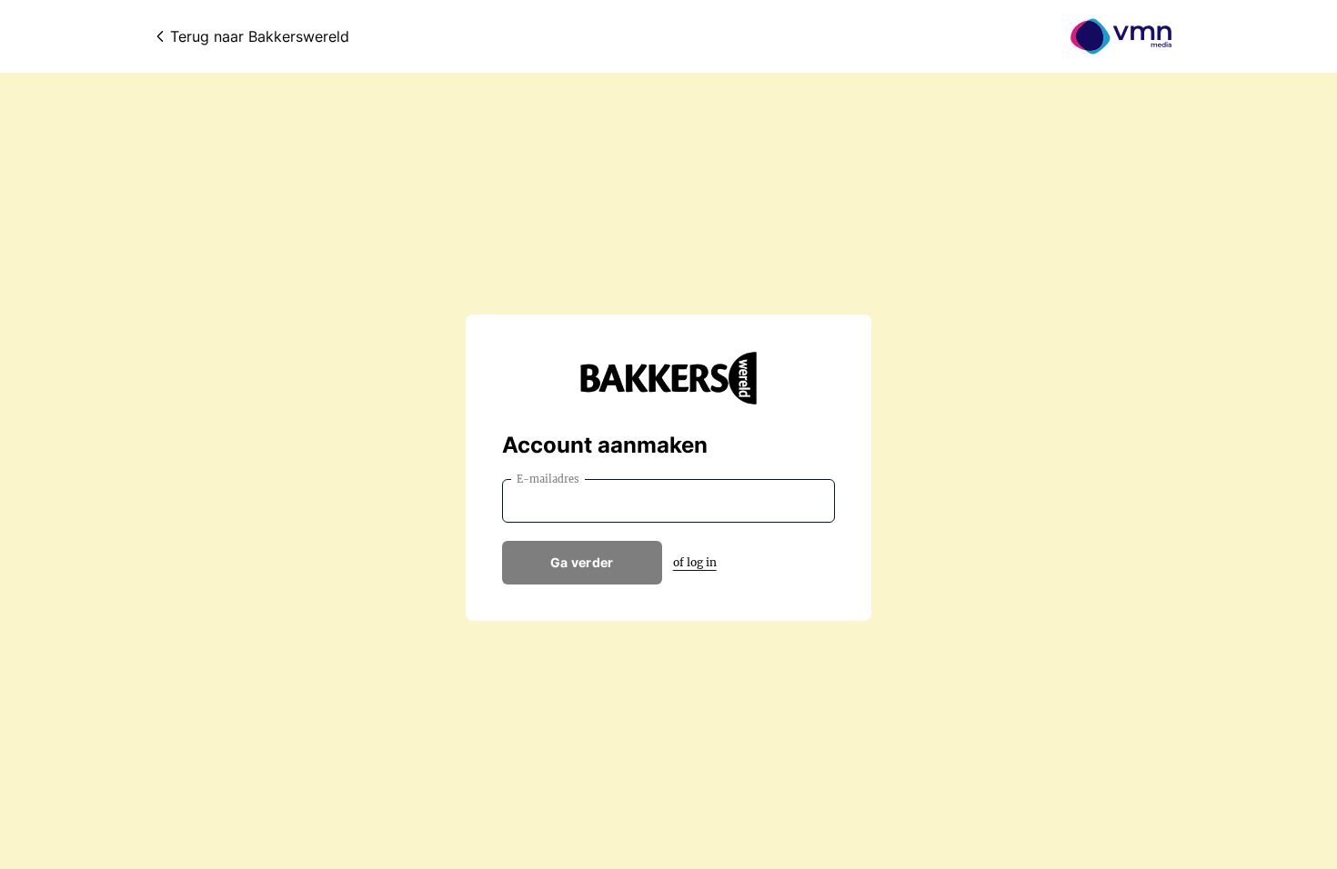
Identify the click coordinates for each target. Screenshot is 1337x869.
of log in (695, 562)
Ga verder (582, 562)
